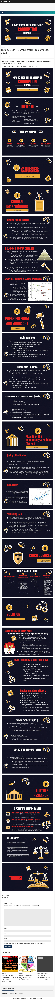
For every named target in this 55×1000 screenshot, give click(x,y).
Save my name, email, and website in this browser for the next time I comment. (25, 943)
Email (5, 933)
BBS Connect (5, 56)
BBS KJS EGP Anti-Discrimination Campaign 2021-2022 (13, 896)
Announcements (44, 973)
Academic (3, 46)
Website (6, 938)
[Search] (53, 12)
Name (5, 928)
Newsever (32, 998)
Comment (6, 908)
